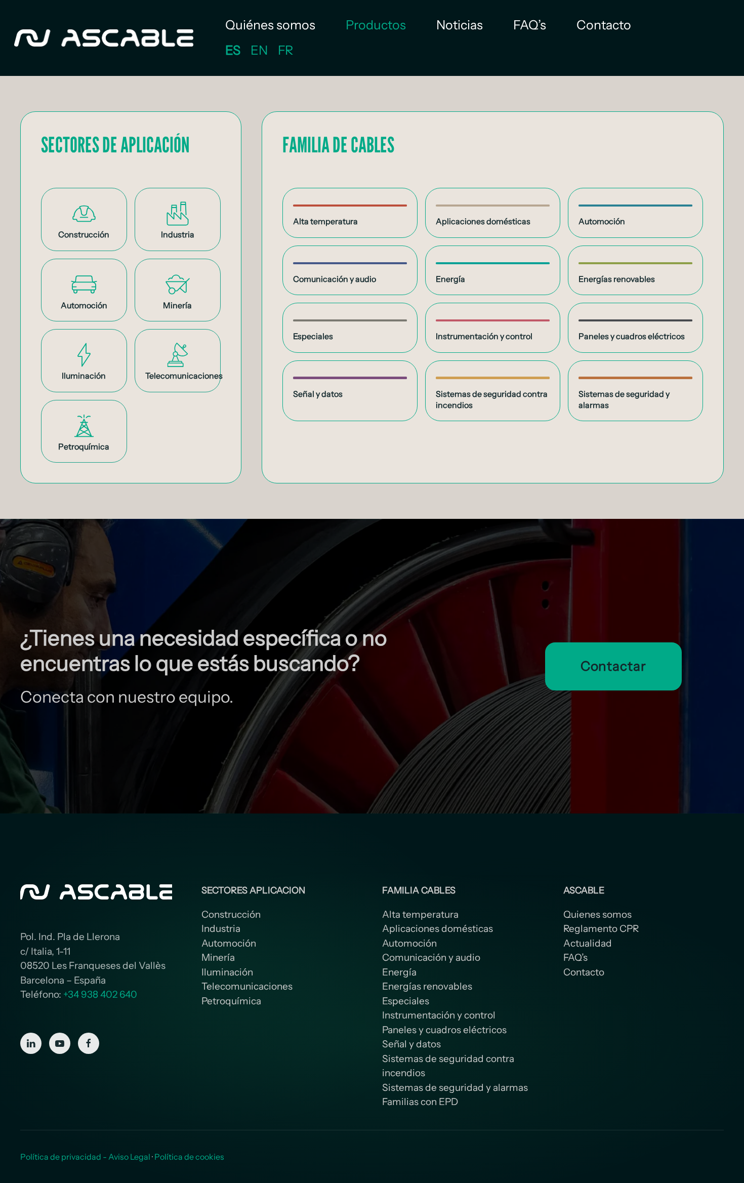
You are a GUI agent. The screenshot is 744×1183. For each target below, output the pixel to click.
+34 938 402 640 (100, 994)
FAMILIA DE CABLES (338, 144)
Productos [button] (376, 24)
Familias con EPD (420, 1102)
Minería (218, 957)
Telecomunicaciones (247, 986)
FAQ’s (529, 24)
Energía (399, 972)
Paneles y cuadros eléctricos (444, 1030)
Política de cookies (189, 1157)
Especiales (405, 1001)
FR (285, 50)
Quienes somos (597, 914)
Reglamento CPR (601, 928)
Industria (220, 928)
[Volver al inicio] (105, 38)
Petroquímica (231, 1001)
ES (232, 50)
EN (259, 50)
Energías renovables (427, 986)
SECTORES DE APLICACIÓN (115, 144)
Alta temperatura (420, 914)
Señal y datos (411, 1044)
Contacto (603, 24)
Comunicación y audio (431, 957)
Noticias (459, 24)
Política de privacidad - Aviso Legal (85, 1157)
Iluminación (227, 972)
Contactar (613, 666)
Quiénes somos (270, 24)
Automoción (228, 943)
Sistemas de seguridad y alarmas (455, 1087)
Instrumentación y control (438, 1015)
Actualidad (587, 943)
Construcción (231, 914)
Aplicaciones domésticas (437, 928)
